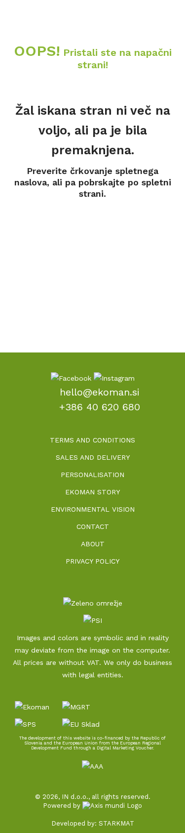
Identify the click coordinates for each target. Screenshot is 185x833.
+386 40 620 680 (99, 407)
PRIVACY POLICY (92, 561)
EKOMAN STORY (92, 492)
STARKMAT (116, 823)
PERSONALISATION (92, 475)
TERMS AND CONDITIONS (92, 440)
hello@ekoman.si (100, 392)
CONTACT (92, 526)
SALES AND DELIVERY (93, 457)
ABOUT (93, 544)
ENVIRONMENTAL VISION (93, 509)
